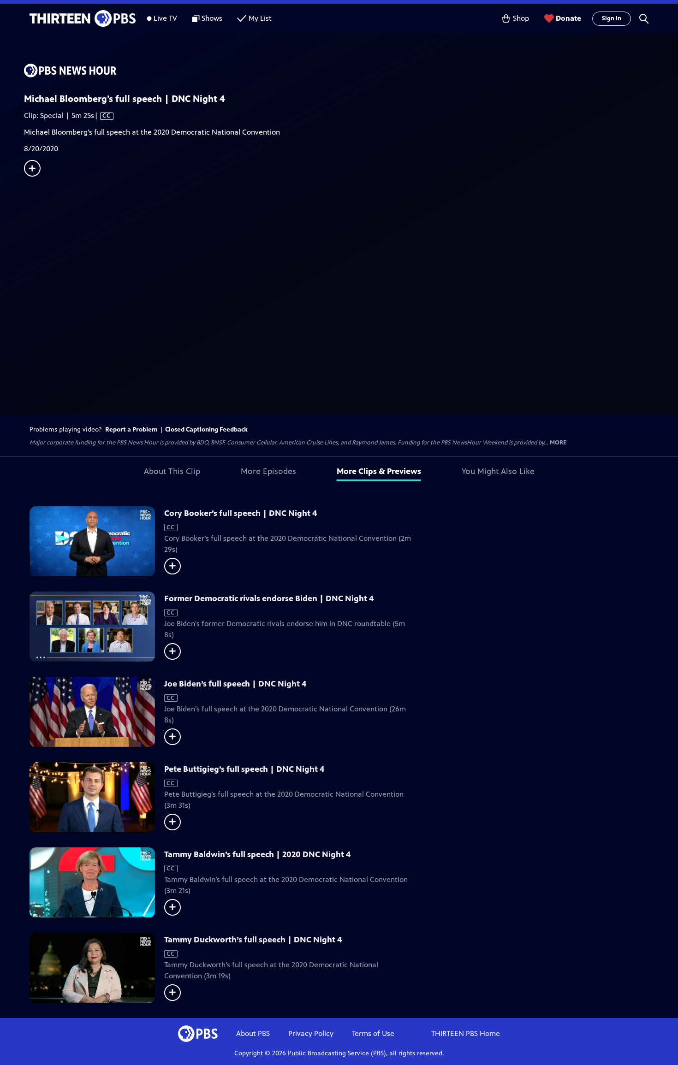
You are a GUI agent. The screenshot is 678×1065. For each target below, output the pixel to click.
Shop (521, 18)
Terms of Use (373, 1033)
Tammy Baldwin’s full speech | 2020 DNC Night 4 (257, 854)
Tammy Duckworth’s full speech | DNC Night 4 (253, 940)
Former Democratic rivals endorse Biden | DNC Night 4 (269, 598)
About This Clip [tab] (172, 471)
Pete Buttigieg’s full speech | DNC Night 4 (244, 769)
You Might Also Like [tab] (498, 471)
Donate (568, 18)
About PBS (253, 1033)
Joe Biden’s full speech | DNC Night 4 (235, 684)
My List (260, 18)
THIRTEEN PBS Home (465, 1033)
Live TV (165, 18)
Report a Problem (131, 429)
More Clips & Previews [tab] (379, 471)
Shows (212, 18)
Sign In (611, 18)
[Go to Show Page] (351, 70)
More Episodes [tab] (268, 471)
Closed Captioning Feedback (206, 429)
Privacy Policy (310, 1033)
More (558, 442)
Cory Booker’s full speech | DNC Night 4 (240, 513)
